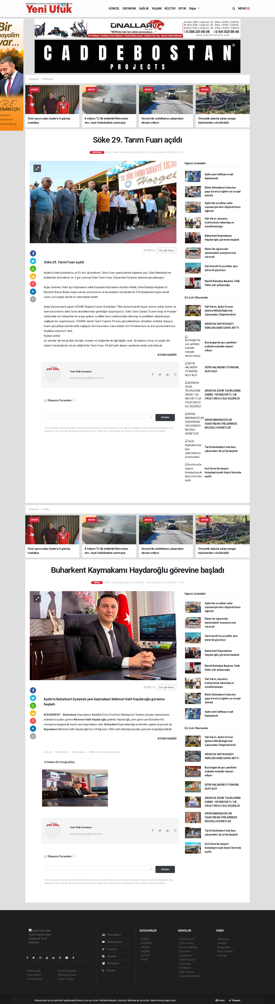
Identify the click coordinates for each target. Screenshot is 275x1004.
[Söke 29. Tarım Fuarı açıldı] (103, 201)
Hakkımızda (34, 970)
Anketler (222, 943)
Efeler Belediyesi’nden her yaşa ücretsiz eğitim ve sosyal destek (223, 191)
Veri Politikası (34, 978)
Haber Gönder (66, 978)
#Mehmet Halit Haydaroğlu (104, 752)
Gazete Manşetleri (189, 976)
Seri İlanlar (185, 967)
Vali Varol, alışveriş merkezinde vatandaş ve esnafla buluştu (219, 222)
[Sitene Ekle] (74, 957)
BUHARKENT (52, 714)
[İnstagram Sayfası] (42, 957)
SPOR (182, 8)
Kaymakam (51, 729)
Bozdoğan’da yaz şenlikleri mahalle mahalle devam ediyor (221, 346)
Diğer (193, 8)
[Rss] (61, 957)
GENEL (46, 509)
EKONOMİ (129, 8)
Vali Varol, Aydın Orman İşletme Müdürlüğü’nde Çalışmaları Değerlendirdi (220, 310)
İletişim (110, 970)
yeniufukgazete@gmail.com (86, 833)
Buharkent (70, 714)
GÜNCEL (114, 8)
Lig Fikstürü (185, 955)
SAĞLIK (144, 8)
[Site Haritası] (68, 957)
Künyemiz (113, 963)
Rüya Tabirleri (225, 951)
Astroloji (222, 955)
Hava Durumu (187, 939)
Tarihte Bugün (187, 959)
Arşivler (112, 956)
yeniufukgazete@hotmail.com (87, 377)
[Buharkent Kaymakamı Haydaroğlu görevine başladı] (103, 635)
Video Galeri (114, 941)
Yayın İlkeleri (34, 974)
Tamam (235, 1000)
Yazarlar (111, 949)
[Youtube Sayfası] (48, 957)
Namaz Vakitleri (188, 947)
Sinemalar (185, 963)
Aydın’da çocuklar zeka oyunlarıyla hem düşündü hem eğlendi (223, 207)
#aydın (48, 752)
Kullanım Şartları (67, 970)
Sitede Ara (223, 939)
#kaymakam (78, 752)
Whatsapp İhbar (67, 974)
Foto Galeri (114, 934)
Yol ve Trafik (186, 943)
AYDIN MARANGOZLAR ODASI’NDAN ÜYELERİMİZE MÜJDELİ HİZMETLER (221, 423)
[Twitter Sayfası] (35, 957)
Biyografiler (224, 947)
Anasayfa (34, 79)
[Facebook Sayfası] (29, 957)
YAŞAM (157, 8)
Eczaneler (184, 951)
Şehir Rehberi (186, 971)
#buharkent (61, 752)
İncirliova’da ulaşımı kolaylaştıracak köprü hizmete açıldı (223, 472)
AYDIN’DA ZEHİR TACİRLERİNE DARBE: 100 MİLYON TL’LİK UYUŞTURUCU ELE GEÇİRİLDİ (223, 394)
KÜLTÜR (170, 8)
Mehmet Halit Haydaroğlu (90, 719)
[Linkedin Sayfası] (55, 957)
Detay (221, 1000)
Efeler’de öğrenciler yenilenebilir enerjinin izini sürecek (220, 253)
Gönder (165, 417)
